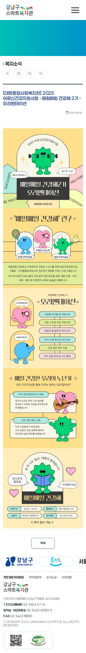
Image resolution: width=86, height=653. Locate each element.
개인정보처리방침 (13, 577)
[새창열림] (18, 561)
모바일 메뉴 (75, 10)
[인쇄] (18, 73)
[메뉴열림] (7, 73)
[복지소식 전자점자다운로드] (41, 73)
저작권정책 (35, 577)
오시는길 (51, 577)
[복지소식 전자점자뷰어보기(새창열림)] (29, 73)
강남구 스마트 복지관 (19, 10)
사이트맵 (66, 577)
